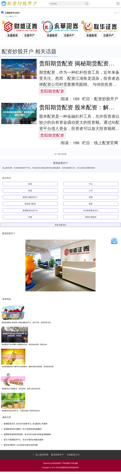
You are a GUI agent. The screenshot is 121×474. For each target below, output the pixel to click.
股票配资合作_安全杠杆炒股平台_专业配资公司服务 (26, 423)
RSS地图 (66, 463)
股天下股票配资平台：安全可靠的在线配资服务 (23, 439)
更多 (116, 12)
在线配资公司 (73, 454)
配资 (30, 184)
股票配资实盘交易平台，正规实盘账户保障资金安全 (21, 410)
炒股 (30, 217)
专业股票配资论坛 (90, 210)
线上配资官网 (42, 454)
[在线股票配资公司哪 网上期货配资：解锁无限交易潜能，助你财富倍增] (13, 356)
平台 (91, 184)
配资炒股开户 (57, 454)
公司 (91, 190)
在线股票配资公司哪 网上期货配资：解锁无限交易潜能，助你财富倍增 (28, 366)
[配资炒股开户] (19, 3)
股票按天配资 (30, 203)
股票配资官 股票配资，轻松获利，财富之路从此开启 (21, 388)
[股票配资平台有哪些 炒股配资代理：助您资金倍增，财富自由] (14, 334)
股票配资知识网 (66, 467)
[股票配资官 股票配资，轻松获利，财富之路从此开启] (13, 378)
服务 (91, 203)
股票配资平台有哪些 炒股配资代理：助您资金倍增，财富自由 (24, 344)
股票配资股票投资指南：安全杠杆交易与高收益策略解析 (27, 434)
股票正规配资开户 (30, 197)
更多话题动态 (60, 224)
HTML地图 (74, 463)
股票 (91, 197)
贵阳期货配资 (52, 91)
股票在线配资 (90, 217)
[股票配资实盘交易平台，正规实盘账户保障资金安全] (13, 400)
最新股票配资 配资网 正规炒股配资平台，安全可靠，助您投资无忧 (26, 322)
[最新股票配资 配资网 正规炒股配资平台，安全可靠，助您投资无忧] (13, 312)
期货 (30, 190)
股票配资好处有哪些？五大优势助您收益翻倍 (23, 429)
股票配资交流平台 (30, 210)
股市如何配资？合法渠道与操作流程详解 (21, 445)
